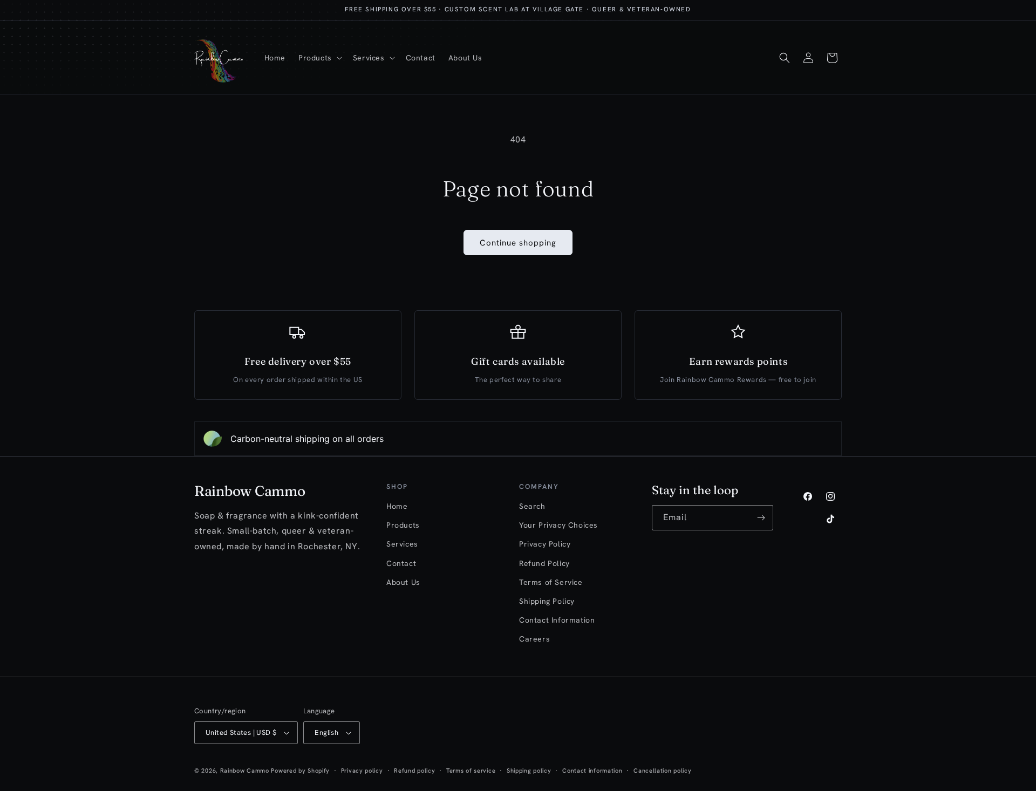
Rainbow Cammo (244, 770)
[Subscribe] (761, 517)
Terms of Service (551, 582)
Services (402, 544)
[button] (319, 57)
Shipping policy (529, 770)
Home (396, 506)
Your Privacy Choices (558, 525)
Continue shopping (518, 242)
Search (532, 506)
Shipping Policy (547, 601)
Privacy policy (362, 770)
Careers (534, 639)
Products (403, 525)
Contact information (592, 770)
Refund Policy (544, 563)
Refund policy (414, 770)
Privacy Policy (544, 544)
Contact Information (557, 620)
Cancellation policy (662, 770)
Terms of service (470, 770)
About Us (403, 582)
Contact (401, 563)
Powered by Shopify (300, 770)
